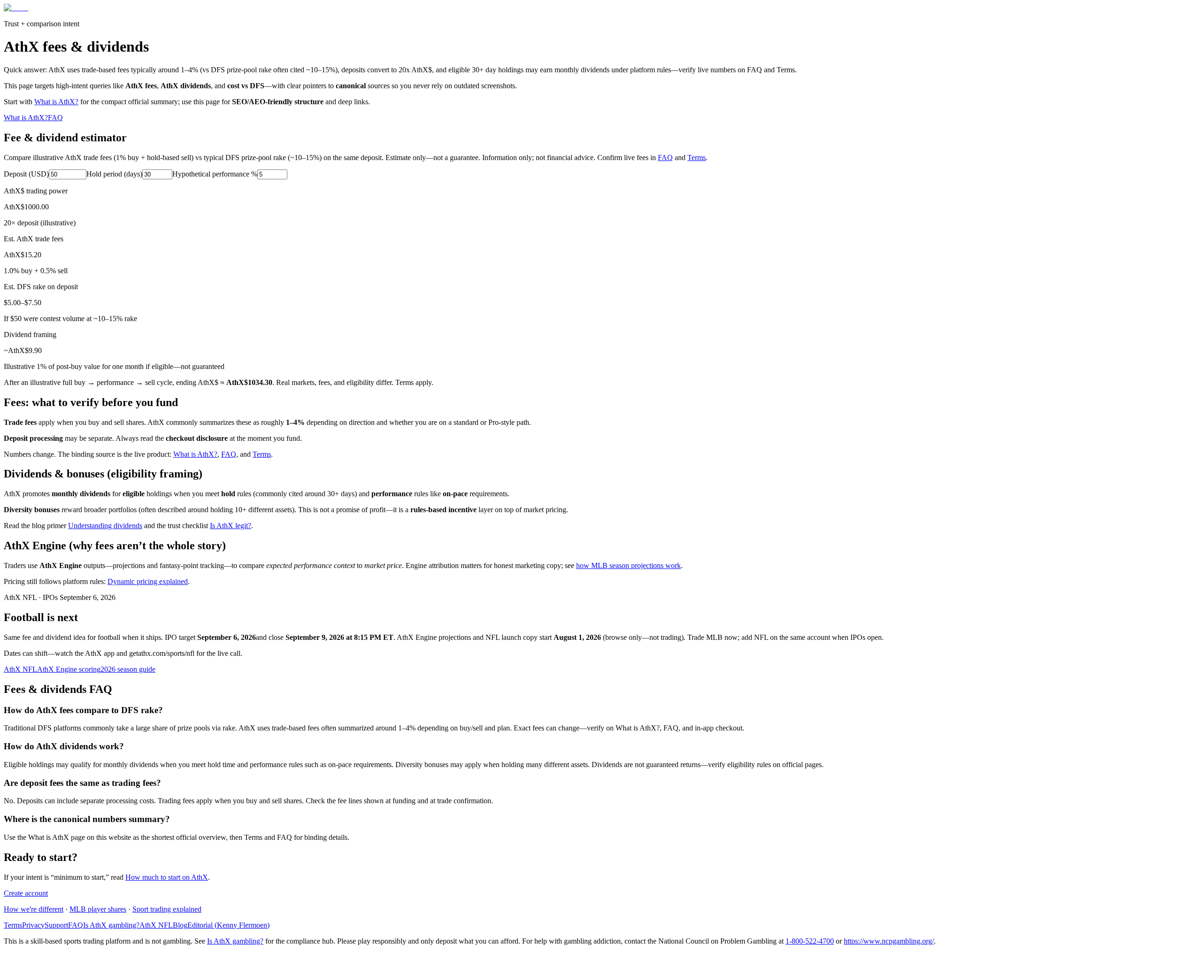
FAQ (55, 118)
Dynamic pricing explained (148, 581)
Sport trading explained (166, 909)
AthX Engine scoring (68, 669)
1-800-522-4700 (810, 941)
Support (56, 925)
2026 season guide (127, 669)
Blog (180, 925)
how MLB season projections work (628, 565)
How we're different (33, 909)
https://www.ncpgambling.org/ (889, 941)
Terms (696, 157)
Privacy (33, 925)
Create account (26, 893)
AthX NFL (20, 669)
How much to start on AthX (166, 877)
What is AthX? (56, 102)
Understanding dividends (105, 526)
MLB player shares (97, 909)
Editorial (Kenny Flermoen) (228, 925)
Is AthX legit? (230, 526)
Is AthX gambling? (111, 925)
